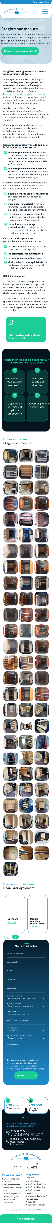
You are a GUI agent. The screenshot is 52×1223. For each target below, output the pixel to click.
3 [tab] (27, 1117)
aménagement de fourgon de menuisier (25, 94)
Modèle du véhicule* (14, 1004)
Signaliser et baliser (36, 1205)
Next (15, 937)
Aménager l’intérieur (36, 1187)
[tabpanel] (14, 1105)
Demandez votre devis (25, 336)
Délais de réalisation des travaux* (19, 1036)
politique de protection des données (28, 1069)
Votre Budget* (12, 1028)
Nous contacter (26, 1218)
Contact (7, 1182)
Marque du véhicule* (15, 996)
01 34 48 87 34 (42, 2)
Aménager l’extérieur (37, 1184)
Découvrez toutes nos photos (18, 51)
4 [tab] (29, 1117)
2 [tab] (25, 1117)
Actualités (8, 1202)
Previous (7, 937)
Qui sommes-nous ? (12, 1175)
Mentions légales (11, 1196)
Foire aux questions (12, 1193)
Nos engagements (12, 1185)
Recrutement (9, 1199)
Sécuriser (32, 1202)
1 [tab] (23, 1117)
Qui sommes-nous (12, 1179)
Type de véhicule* (13, 1011)
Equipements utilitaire (32, 1176)
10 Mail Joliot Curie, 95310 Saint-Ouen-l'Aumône (26, 1141)
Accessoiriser (33, 1181)
